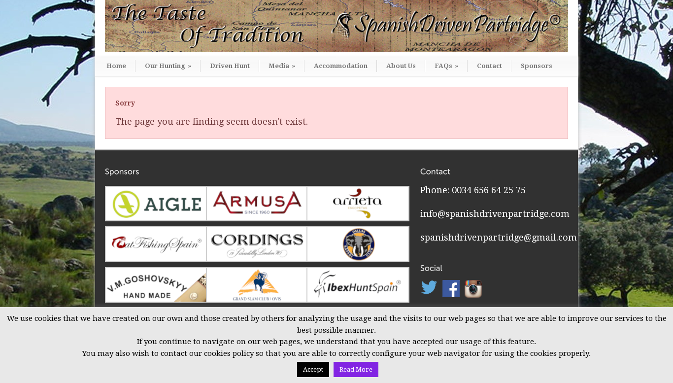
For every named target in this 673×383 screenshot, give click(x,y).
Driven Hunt (230, 66)
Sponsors (536, 66)
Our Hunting (168, 66)
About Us (401, 66)
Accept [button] (313, 369)
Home (116, 66)
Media (282, 66)
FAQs (446, 66)
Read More (355, 369)
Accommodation (341, 66)
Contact (489, 66)
